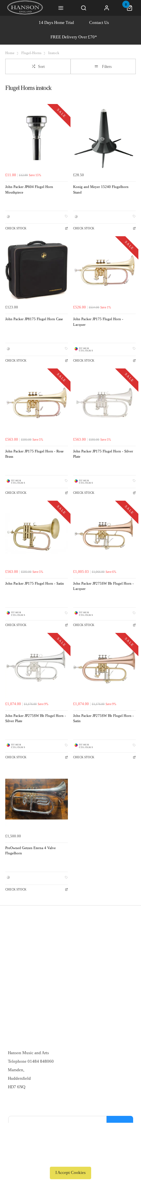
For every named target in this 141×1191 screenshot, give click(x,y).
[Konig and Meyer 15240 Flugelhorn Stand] (104, 138)
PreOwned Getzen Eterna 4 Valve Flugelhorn (30, 850)
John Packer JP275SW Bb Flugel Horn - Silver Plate (35, 718)
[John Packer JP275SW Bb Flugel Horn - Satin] (104, 667)
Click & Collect (22, 948)
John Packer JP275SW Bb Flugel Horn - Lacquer (103, 586)
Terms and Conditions (27, 965)
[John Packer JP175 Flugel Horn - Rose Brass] (36, 402)
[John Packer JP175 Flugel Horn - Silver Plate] (104, 402)
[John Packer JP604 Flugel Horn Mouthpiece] (36, 138)
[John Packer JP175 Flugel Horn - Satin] (36, 534)
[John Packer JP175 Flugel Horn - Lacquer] (104, 270)
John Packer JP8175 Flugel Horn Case (34, 319)
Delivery (15, 939)
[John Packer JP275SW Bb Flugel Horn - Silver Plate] (36, 667)
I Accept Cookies (70, 1172)
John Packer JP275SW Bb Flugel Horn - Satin (103, 718)
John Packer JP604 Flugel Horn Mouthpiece (29, 189)
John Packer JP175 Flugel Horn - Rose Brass (34, 454)
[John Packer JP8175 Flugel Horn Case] (36, 270)
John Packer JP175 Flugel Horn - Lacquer (98, 321)
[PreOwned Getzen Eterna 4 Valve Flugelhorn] (36, 799)
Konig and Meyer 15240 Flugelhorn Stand (101, 189)
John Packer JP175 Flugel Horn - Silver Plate (103, 454)
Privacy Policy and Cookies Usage (38, 974)
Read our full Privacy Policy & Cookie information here (70, 1158)
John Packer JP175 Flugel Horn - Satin (34, 583)
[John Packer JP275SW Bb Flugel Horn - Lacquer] (104, 534)
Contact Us (99, 22)
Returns (15, 956)
